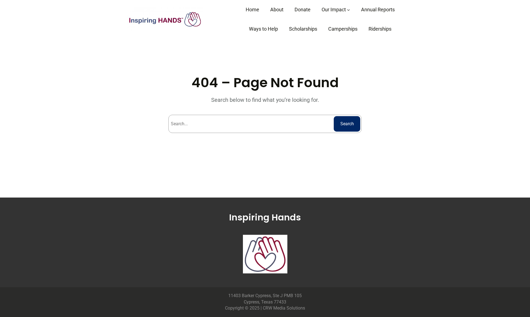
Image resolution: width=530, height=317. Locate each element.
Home (252, 9)
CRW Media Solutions (284, 308)
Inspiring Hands (265, 217)
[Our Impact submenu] (348, 9)
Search (347, 123)
